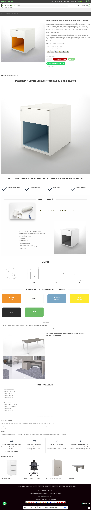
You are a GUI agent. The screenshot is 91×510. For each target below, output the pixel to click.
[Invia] (67, 6)
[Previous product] (89, 14)
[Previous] (5, 344)
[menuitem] (27, 479)
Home (2, 14)
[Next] (42, 344)
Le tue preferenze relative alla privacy (50, 483)
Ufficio (8, 14)
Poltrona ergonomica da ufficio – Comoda (32, 455)
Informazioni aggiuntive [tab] (12, 75)
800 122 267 (15, 427)
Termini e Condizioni (52, 475)
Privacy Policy (48, 465)
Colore (48, 48)
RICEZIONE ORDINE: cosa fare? (38, 465)
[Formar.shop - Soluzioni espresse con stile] (8, 5)
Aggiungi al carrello (60, 59)
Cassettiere (14, 14)
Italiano (79, 1)
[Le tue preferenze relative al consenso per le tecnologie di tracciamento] (89, 508)
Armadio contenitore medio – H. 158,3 (53, 455)
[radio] (48, 51)
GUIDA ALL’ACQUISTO (28, 465)
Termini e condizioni (63, 465)
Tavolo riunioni (71, 455)
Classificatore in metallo (5, 455)
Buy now (71, 59)
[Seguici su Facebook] (86, 1)
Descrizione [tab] (3, 75)
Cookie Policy (44, 475)
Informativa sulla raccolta (30, 484)
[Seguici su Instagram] (89, 1)
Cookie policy (55, 465)
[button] (78, 5)
